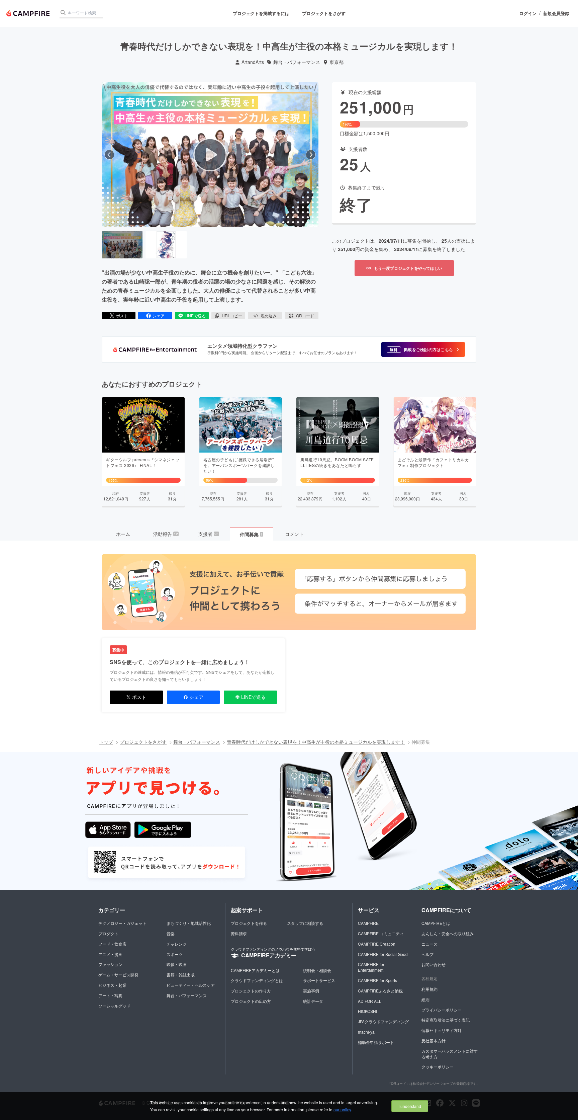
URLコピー (232, 315)
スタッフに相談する (305, 923)
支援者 (208, 534)
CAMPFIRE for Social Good (383, 954)
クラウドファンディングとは (257, 980)
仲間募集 (251, 534)
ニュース (429, 944)
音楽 (171, 933)
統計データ (313, 1001)
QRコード (305, 315)
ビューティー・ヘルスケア (191, 985)
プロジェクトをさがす (324, 13)
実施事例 (311, 990)
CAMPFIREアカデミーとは (255, 970)
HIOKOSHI (367, 1011)
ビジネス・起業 (112, 985)
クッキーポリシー (437, 1066)
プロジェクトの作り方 (251, 990)
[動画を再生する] (210, 154)
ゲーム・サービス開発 (118, 974)
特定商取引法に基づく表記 (445, 1020)
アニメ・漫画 (110, 954)
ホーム (123, 534)
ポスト (122, 315)
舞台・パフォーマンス (296, 62)
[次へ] (311, 155)
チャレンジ (177, 944)
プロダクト (108, 933)
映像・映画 (177, 964)
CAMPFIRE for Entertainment (371, 967)
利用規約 (429, 989)
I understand (409, 1106)
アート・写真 (110, 995)
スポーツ (175, 954)
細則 (425, 999)
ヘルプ (427, 954)
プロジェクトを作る (249, 923)
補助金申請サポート (376, 1042)
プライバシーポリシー (441, 1010)
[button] (423, 349)
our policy (342, 1109)
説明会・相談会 (317, 970)
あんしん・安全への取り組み (447, 933)
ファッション (110, 964)
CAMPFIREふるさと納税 (380, 990)
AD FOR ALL (369, 1001)
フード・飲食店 (112, 944)
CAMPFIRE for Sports (377, 980)
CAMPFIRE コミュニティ (381, 933)
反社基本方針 (433, 1040)
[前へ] (109, 155)
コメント (294, 534)
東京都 (336, 62)
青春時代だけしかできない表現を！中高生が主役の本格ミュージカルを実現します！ (316, 741)
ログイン (528, 13)
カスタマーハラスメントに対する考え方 (449, 1053)
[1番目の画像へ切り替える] (122, 244)
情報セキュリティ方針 (441, 1030)
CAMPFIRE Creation (376, 944)
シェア (159, 315)
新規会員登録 (556, 13)
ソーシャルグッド (114, 1006)
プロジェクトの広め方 (251, 1001)
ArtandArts (253, 62)
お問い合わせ (433, 964)
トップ (106, 741)
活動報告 (165, 534)
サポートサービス (319, 980)
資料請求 (239, 933)
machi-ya (366, 1032)
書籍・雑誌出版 (181, 974)
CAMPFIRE (368, 923)
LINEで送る (195, 315)
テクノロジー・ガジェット (122, 923)
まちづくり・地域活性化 (189, 923)
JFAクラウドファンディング (383, 1021)
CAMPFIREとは (435, 923)
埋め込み (269, 315)
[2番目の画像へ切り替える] (166, 244)
